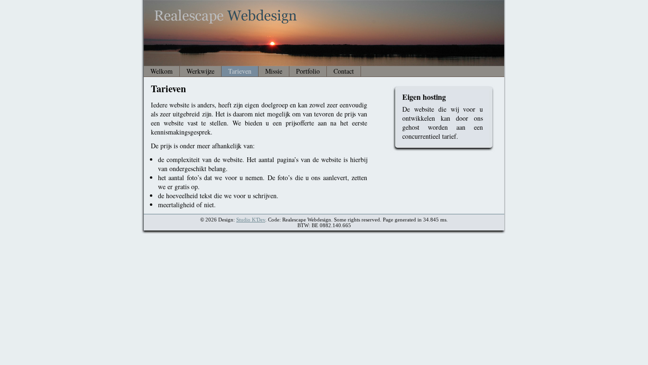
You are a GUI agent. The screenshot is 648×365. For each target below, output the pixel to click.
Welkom (161, 71)
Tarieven (239, 71)
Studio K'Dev (250, 219)
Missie (273, 71)
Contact (343, 71)
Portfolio (308, 71)
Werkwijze (200, 71)
